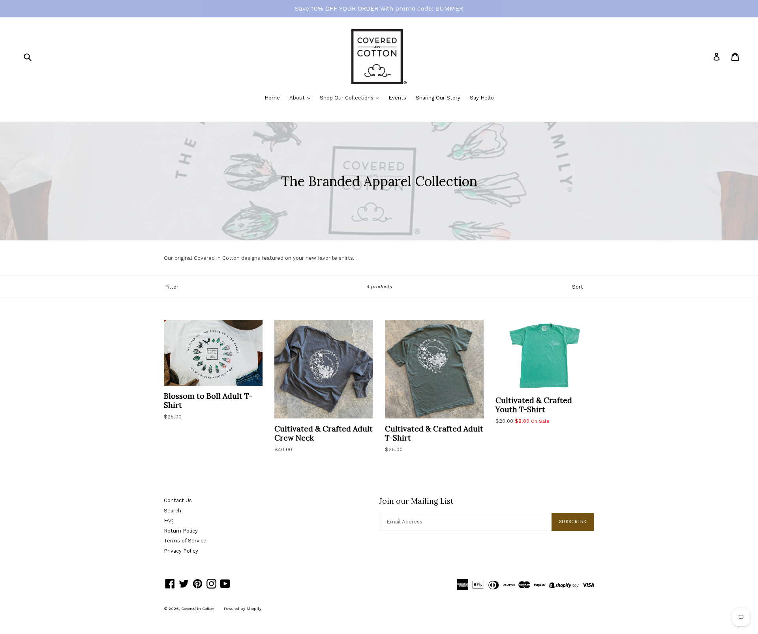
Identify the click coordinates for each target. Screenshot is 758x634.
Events (397, 98)
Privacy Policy (181, 551)
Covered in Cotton (197, 608)
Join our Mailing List (416, 501)
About (297, 98)
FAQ (169, 520)
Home (272, 98)
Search (172, 511)
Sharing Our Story (438, 98)
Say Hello (482, 98)
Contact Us (178, 500)
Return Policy (181, 531)
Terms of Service (185, 541)
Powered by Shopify (242, 608)
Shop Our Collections (347, 98)
